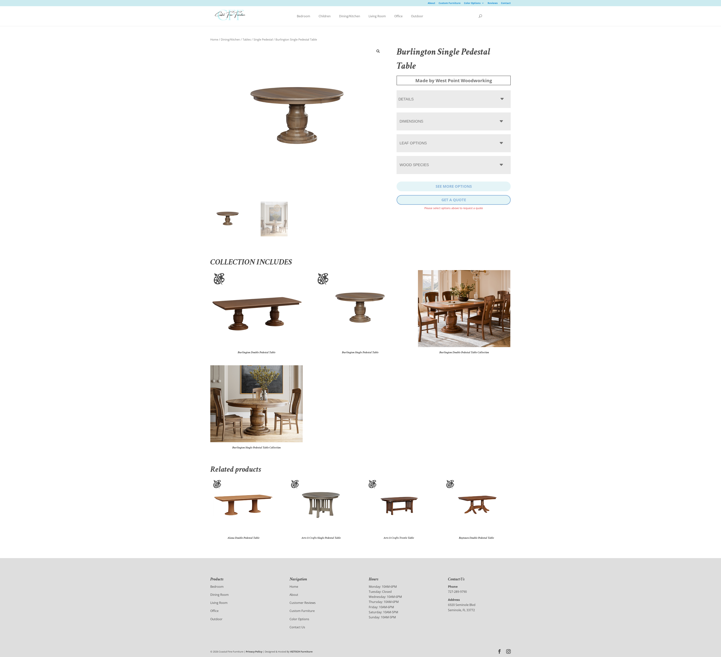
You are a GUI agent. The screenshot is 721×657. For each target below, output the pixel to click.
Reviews (493, 3)
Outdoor (417, 16)
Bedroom (303, 16)
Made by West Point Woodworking (453, 80)
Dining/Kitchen (349, 16)
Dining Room (219, 595)
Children (325, 16)
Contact (506, 3)
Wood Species (414, 165)
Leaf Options (413, 143)
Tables (247, 39)
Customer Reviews (303, 603)
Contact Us (297, 627)
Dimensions (411, 121)
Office (398, 16)
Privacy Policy (254, 651)
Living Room (377, 16)
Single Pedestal (263, 39)
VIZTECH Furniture (301, 651)
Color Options (472, 3)
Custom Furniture (450, 3)
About (431, 3)
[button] (378, 51)
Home (214, 39)
